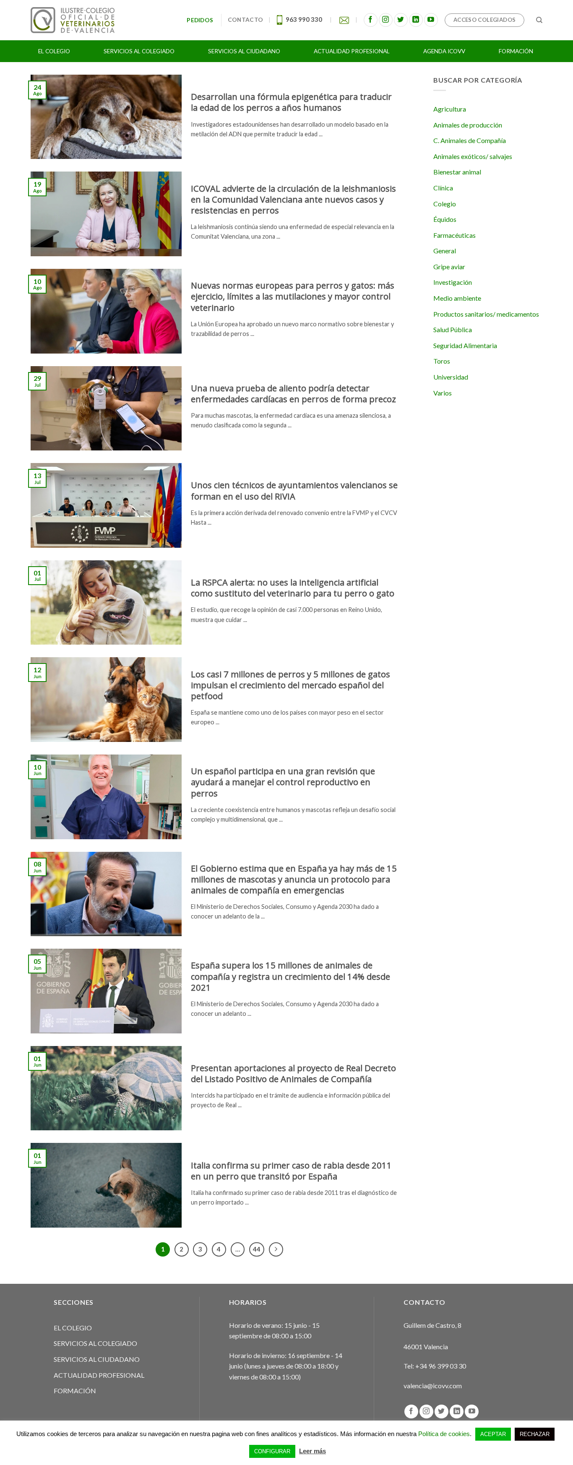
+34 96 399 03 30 (440, 1366)
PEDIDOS (201, 20)
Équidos (444, 219)
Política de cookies (444, 1433)
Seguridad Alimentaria (465, 345)
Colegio (444, 204)
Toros (441, 361)
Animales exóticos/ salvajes (472, 156)
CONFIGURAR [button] (272, 1451)
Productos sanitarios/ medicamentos (486, 314)
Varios (442, 393)
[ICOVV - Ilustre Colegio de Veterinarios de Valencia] (73, 20)
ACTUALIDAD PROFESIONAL (99, 1375)
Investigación (452, 282)
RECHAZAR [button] (535, 1434)
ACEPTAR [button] (493, 1434)
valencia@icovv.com (433, 1386)
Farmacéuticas (454, 235)
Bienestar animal (457, 172)
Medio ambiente (457, 298)
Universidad (450, 377)
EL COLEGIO (73, 1328)
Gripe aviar (449, 267)
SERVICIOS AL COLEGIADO (95, 1343)
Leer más (312, 1451)
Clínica (443, 188)
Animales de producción (467, 125)
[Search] (539, 20)
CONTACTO (245, 19)
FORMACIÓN (75, 1391)
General (444, 251)
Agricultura (449, 109)
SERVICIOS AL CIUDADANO (97, 1359)
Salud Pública (452, 329)
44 (256, 1249)
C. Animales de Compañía (469, 140)
